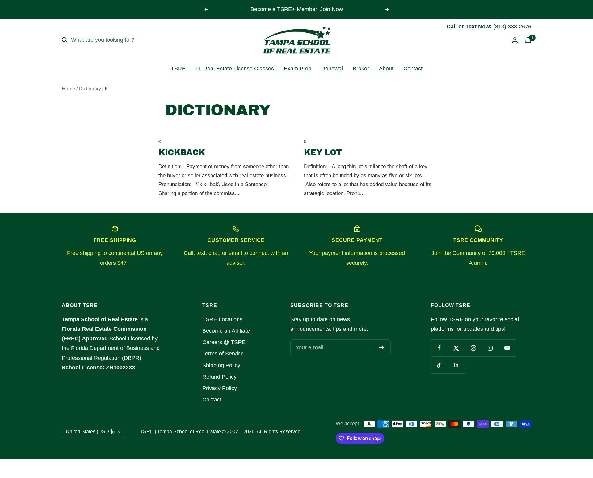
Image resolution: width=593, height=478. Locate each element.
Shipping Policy (221, 365)
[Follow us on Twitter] (456, 347)
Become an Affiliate (226, 331)
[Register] (382, 347)
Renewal (332, 68)
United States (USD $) (90, 431)
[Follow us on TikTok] (439, 364)
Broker (361, 68)
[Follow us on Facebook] (439, 347)
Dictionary (90, 88)
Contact (413, 68)
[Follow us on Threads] (473, 347)
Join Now (331, 9)
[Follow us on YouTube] (507, 347)
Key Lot (323, 152)
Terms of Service (223, 354)
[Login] (515, 40)
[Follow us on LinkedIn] (456, 364)
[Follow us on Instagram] (490, 347)
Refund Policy (219, 377)
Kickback (181, 152)
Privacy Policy (219, 388)
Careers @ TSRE (224, 342)
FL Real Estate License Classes (235, 68)
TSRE (178, 68)
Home (68, 88)
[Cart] (528, 40)
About (386, 68)
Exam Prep (297, 68)
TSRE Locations (222, 319)
